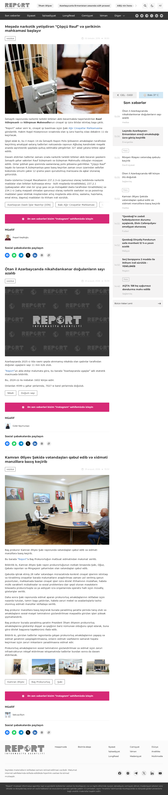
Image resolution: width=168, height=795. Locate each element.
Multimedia (157, 756)
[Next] (133, 6)
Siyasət (111, 747)
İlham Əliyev (45, 5)
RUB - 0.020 (126, 95)
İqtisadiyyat (114, 751)
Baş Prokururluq (41, 681)
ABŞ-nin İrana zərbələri (129, 5)
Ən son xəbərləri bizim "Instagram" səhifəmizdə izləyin (60, 218)
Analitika (156, 751)
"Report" (10, 370)
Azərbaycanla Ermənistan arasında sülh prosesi (85, 5)
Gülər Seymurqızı (21, 426)
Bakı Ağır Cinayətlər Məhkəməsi (76, 204)
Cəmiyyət (134, 747)
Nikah (10, 393)
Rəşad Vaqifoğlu (21, 237)
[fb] (136, 15)
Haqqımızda (61, 747)
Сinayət (106, 204)
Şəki (59, 681)
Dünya (155, 747)
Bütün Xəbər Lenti (123, 303)
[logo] (17, 6)
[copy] (48, 255)
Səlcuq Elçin (18, 714)
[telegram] (146, 15)
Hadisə (10, 38)
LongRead (113, 756)
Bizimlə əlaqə (84, 747)
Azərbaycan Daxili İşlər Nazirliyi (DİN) (29, 204)
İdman (133, 751)
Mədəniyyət (135, 756)
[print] (42, 255)
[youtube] (161, 15)
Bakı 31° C (153, 95)
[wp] (14, 255)
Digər (118, 15)
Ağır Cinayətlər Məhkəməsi (84, 128)
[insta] (141, 15)
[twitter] (151, 15)
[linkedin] (156, 15)
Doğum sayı (28, 393)
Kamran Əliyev (15, 681)
